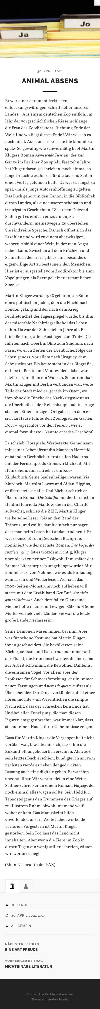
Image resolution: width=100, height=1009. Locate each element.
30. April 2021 (50, 71)
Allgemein (21, 926)
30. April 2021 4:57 (28, 915)
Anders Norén (58, 999)
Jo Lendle (20, 905)
